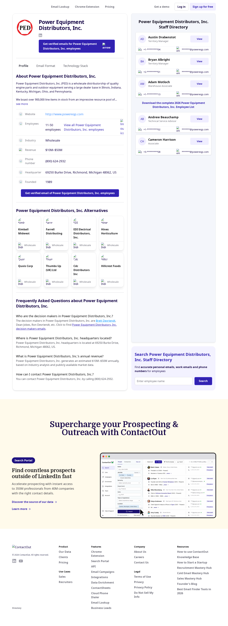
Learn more (19, 509)
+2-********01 (152, 71)
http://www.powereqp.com (64, 114)
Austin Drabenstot (162, 37)
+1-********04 (152, 49)
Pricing (109, 7)
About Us (140, 552)
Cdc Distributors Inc (81, 270)
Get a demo (161, 7)
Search (203, 381)
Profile (23, 66)
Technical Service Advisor (162, 121)
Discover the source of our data (32, 502)
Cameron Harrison (162, 140)
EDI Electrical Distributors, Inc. (82, 233)
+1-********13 (152, 94)
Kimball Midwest (24, 231)
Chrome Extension (87, 7)
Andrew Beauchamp (163, 117)
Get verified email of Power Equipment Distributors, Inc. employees (70, 193)
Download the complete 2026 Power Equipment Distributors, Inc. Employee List (173, 105)
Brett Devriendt (105, 321)
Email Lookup (60, 7)
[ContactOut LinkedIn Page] (14, 582)
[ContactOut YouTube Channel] (21, 582)
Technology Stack (75, 66)
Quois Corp (25, 266)
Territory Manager (158, 41)
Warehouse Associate (160, 85)
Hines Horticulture (109, 231)
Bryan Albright (159, 60)
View (199, 38)
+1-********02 (152, 129)
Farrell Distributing (54, 231)
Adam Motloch (159, 82)
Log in (181, 7)
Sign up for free (203, 7)
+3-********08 (152, 151)
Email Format (45, 66)
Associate (153, 143)
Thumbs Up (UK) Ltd (53, 268)
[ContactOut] (28, 7)
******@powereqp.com (195, 49)
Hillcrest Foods (111, 266)
